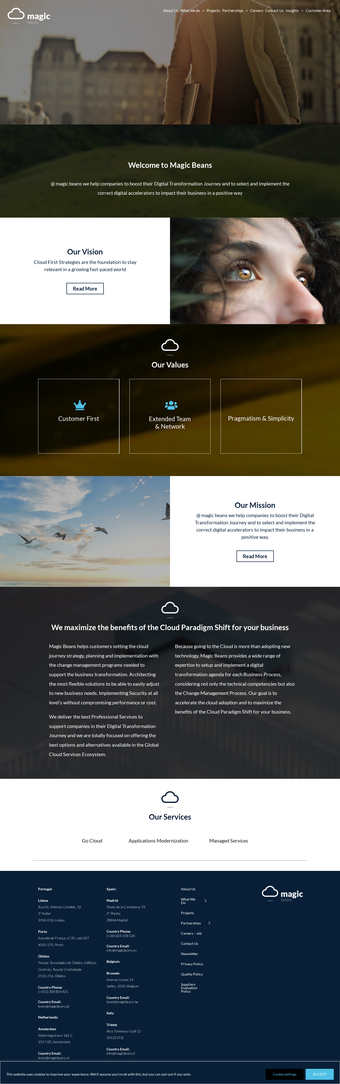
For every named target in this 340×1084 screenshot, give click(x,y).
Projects (187, 913)
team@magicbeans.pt (53, 1006)
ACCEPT (320, 1074)
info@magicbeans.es (122, 950)
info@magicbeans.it (121, 1053)
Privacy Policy (192, 964)
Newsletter (189, 954)
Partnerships (191, 923)
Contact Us (189, 943)
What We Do (188, 901)
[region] (170, 1072)
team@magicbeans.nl (53, 1058)
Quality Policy (192, 974)
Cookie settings (284, 1074)
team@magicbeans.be (122, 1002)
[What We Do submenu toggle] (205, 901)
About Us (188, 889)
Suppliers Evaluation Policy (189, 987)
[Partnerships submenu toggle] (209, 923)
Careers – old (191, 933)
